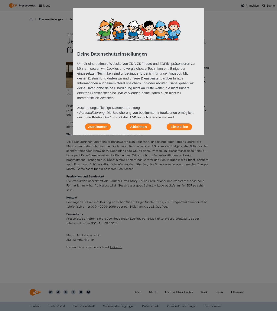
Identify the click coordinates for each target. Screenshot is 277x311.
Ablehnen (138, 127)
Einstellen (179, 127)
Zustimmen (98, 127)
